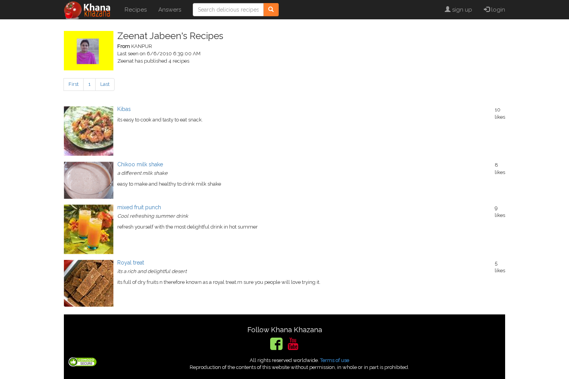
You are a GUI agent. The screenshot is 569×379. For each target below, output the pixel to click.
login (497, 9)
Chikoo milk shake (140, 164)
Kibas (124, 109)
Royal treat (130, 262)
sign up (461, 9)
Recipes (136, 9)
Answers (169, 9)
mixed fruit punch (139, 207)
